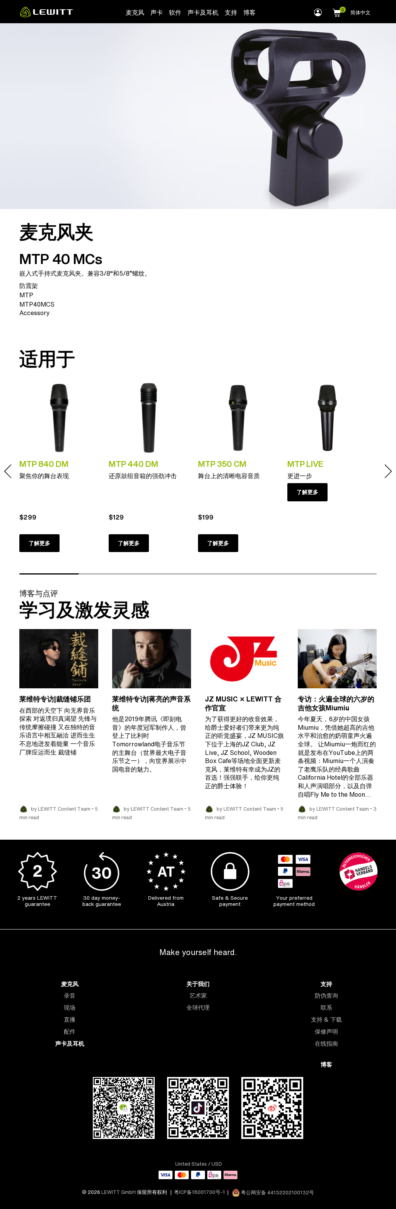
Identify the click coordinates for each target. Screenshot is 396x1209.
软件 (175, 12)
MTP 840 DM (43, 464)
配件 (69, 1031)
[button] (337, 12)
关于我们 (198, 984)
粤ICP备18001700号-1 (199, 1192)
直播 (69, 1019)
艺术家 (198, 995)
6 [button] (347, 574)
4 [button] (228, 574)
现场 (69, 1007)
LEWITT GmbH (118, 1192)
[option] (64, 471)
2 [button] (108, 574)
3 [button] (168, 574)
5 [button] (287, 574)
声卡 (156, 12)
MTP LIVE (305, 464)
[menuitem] (135, 12)
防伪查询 (326, 995)
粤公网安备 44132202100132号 (277, 1192)
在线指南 (326, 1043)
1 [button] (49, 574)
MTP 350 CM (222, 464)
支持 (231, 12)
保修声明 (326, 1031)
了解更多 (39, 543)
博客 (249, 12)
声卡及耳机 (203, 12)
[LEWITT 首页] (46, 15)
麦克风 (135, 12)
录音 (69, 995)
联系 (326, 1007)
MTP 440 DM (133, 464)
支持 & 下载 (326, 1019)
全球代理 (198, 1007)
